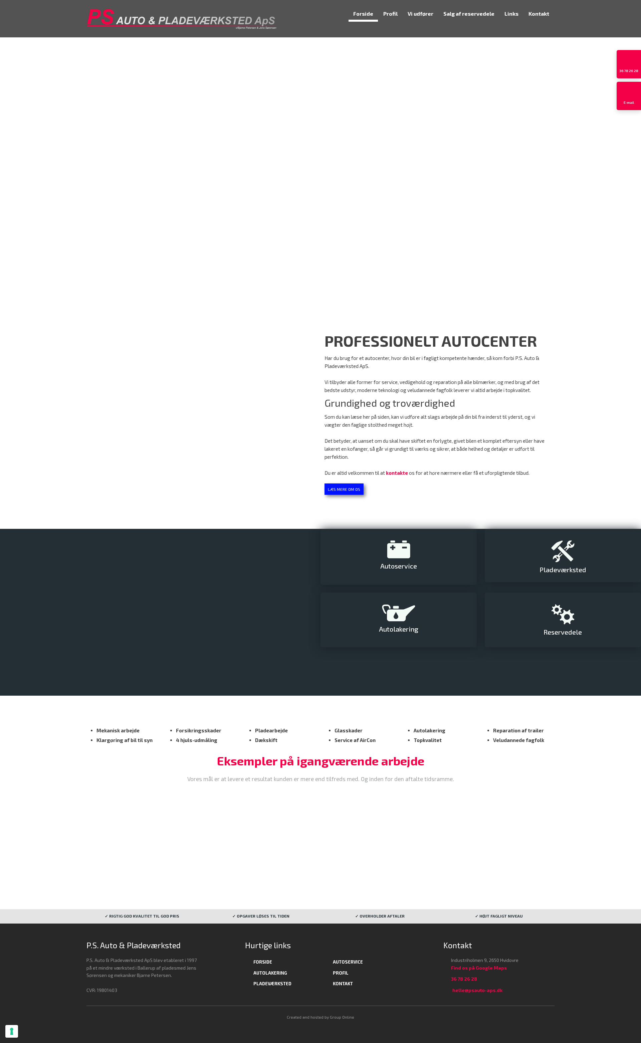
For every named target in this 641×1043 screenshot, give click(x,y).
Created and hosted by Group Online (320, 1017)
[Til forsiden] (181, 18)
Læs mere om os (344, 489)
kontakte (397, 473)
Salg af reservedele (468, 13)
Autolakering (270, 973)
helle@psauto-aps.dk (477, 990)
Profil (390, 13)
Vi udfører (420, 13)
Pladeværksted (272, 983)
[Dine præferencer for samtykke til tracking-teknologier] (11, 1031)
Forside (363, 13)
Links (511, 13)
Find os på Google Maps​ (479, 968)
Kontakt (538, 13)
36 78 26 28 (464, 979)
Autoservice (348, 962)
